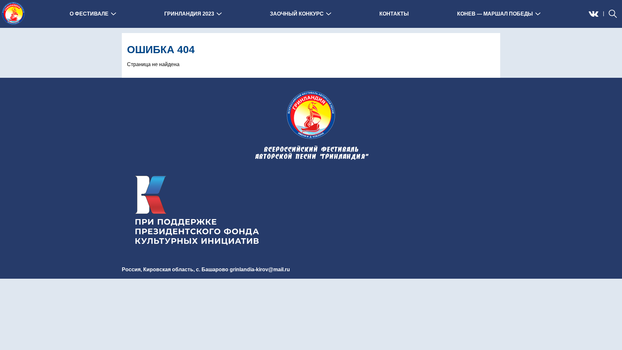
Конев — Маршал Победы (495, 14)
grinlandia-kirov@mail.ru (260, 269)
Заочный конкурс (297, 14)
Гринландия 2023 (189, 14)
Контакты (394, 14)
